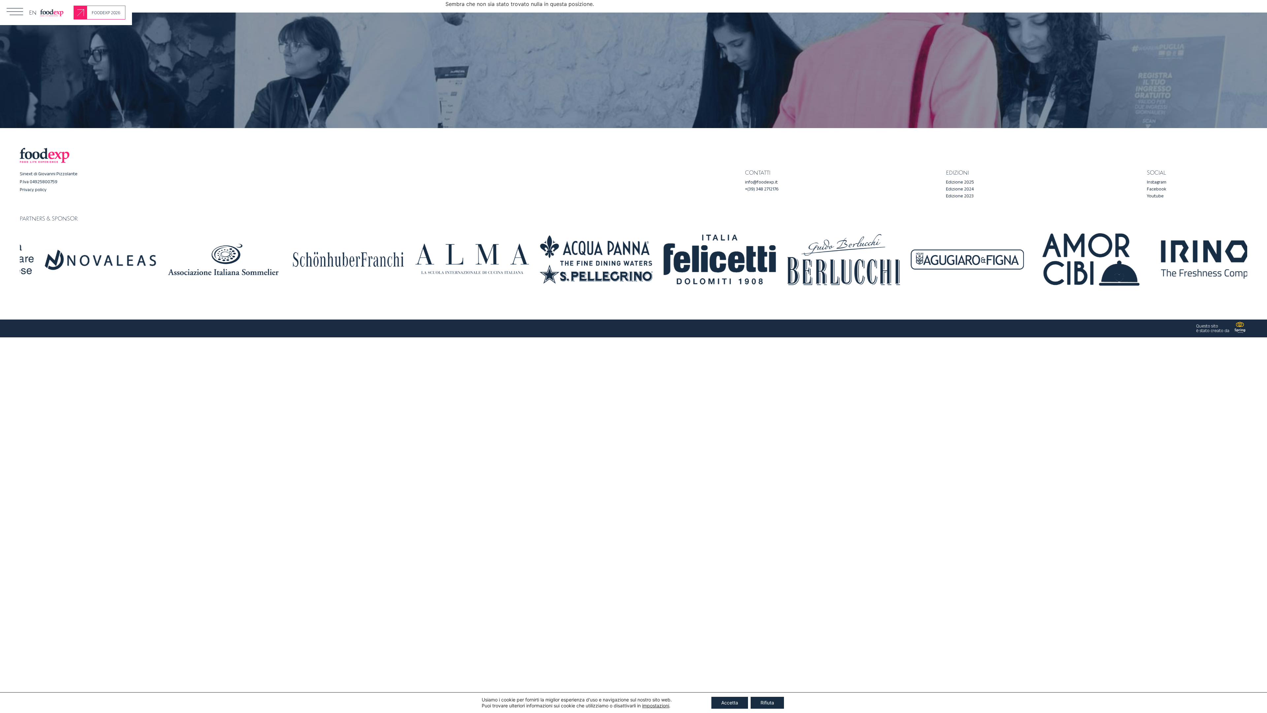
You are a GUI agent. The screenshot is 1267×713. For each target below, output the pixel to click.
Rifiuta (767, 702)
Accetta (729, 702)
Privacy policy (33, 189)
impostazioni (655, 705)
